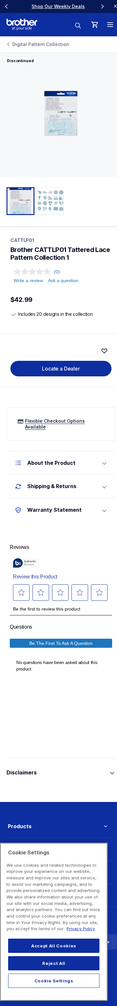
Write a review (28, 280)
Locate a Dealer (61, 368)
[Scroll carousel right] (102, 6)
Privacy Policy (81, 928)
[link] (54, 6)
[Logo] (21, 24)
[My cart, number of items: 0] (94, 24)
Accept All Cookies (53, 945)
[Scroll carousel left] (6, 6)
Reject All (53, 963)
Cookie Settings (53, 980)
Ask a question (63, 280)
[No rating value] (34, 271)
